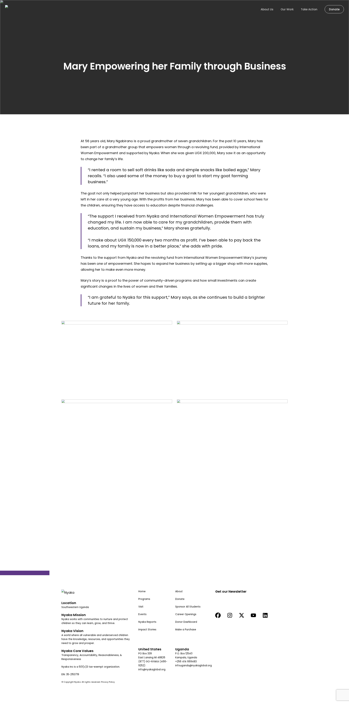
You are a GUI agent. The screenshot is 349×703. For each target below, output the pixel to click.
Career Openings (185, 614)
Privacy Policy (108, 681)
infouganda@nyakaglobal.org (193, 665)
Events (142, 614)
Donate (179, 599)
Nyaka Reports (147, 622)
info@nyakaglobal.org (151, 669)
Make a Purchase (185, 629)
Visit (140, 606)
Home (142, 591)
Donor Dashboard (186, 622)
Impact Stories (147, 629)
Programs (144, 599)
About (179, 591)
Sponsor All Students (187, 606)
